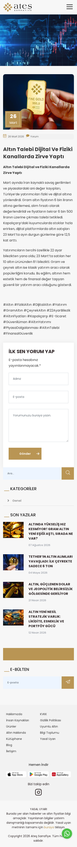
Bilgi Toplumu (49, 733)
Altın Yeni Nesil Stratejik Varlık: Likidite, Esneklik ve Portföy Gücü (46, 618)
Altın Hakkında (16, 733)
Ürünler (11, 726)
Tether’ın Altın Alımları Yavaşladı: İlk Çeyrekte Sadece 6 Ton (51, 561)
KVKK (43, 714)
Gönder (25, 454)
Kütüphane (14, 739)
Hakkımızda (14, 714)
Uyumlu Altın (49, 726)
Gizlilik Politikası (50, 720)
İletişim (11, 751)
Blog (9, 745)
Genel (16, 500)
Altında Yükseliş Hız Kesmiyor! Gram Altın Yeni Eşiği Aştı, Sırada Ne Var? (51, 531)
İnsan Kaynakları (17, 720)
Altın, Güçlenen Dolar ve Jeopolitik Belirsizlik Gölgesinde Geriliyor (51, 589)
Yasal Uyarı (47, 739)
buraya (49, 827)
